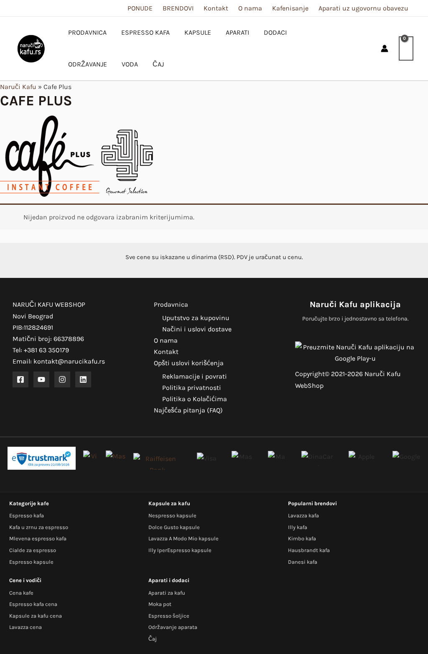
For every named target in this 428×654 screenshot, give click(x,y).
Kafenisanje (290, 8)
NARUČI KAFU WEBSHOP (49, 304)
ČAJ (158, 64)
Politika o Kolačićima (194, 399)
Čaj (152, 639)
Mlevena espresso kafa (37, 538)
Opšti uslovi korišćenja (189, 363)
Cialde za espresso (32, 550)
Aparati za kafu (166, 593)
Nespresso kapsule (172, 515)
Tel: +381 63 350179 (41, 350)
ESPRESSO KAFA (145, 32)
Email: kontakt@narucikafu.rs (59, 361)
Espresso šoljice (168, 616)
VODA (130, 64)
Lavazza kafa (303, 515)
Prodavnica (171, 304)
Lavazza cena (25, 627)
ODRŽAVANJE (87, 64)
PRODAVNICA (87, 32)
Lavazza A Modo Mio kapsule (183, 538)
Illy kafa (297, 527)
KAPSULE (197, 32)
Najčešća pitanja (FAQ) (188, 410)
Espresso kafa (26, 515)
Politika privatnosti (191, 388)
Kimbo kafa (302, 538)
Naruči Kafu (18, 87)
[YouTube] (41, 379)
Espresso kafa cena (33, 604)
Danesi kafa (302, 562)
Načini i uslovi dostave (197, 329)
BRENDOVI (178, 8)
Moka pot (159, 604)
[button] (367, 48)
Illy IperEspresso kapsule (179, 550)
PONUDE (140, 8)
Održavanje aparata (172, 627)
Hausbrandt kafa (309, 550)
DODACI (275, 32)
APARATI (237, 32)
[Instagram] (62, 379)
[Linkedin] (83, 379)
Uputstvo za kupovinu (195, 318)
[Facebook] (20, 379)
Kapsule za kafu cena (35, 616)
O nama (250, 8)
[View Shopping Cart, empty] (406, 48)
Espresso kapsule (31, 562)
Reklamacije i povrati (194, 376)
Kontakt (216, 8)
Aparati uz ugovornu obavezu (363, 8)
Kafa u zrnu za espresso (38, 527)
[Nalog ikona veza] (384, 48)
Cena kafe (21, 593)
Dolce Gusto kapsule (174, 527)
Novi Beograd (33, 316)
